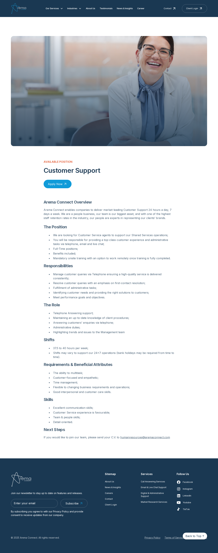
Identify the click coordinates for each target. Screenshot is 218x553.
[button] (54, 8)
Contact (109, 499)
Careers (109, 493)
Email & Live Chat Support (153, 487)
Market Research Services (154, 502)
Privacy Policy (152, 537)
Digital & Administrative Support (152, 494)
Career (140, 8)
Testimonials (106, 8)
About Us (90, 8)
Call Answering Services (153, 481)
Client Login (111, 504)
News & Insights (125, 8)
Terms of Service (174, 537)
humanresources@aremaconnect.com (145, 437)
